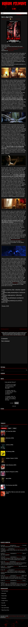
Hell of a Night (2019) (7, 17)
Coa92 (6, 548)
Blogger (7, 617)
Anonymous (7, 545)
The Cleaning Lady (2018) (11, 485)
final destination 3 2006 (20, 548)
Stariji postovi (23, 329)
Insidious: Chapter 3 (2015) (12, 458)
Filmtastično (3, 598)
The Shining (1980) (10, 451)
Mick (6, 566)
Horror (12, 18)
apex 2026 (18, 561)
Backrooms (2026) (10, 438)
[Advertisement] (13, 316)
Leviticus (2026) (9, 444)
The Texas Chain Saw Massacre (18, 239)
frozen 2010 (19, 580)
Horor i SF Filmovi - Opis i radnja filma (16, 616)
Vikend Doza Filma (5, 610)
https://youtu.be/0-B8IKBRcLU (11, 49)
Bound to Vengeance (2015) (12, 471)
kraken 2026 (19, 553)
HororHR (3, 603)
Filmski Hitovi (4, 595)
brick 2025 (19, 575)
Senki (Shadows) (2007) (11, 465)
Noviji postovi (4, 329)
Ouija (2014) (10, 50)
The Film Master (4, 591)
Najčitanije (4, 428)
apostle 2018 (19, 545)
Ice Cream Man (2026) (11, 431)
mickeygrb (7, 561)
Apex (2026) (8, 478)
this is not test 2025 (21, 582)
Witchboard (15, 283)
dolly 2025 (19, 557)
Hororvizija (3, 605)
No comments (18, 18)
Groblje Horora (4, 600)
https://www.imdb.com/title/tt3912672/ (15, 47)
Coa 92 (6, 569)
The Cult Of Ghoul (5, 607)
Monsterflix (3, 593)
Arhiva (14, 428)
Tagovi (9, 428)
